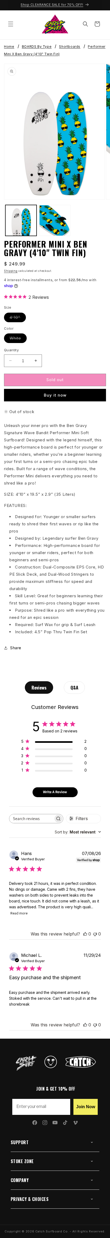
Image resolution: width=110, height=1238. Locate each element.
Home (9, 47)
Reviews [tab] (39, 687)
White (18, 339)
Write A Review (55, 791)
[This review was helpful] (85, 934)
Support (20, 1142)
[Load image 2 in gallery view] (54, 220)
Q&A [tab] (74, 687)
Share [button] (15, 648)
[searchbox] (31, 818)
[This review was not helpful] (95, 934)
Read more (19, 913)
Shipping (11, 270)
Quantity (11, 350)
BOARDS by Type (37, 47)
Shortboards (69, 47)
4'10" (18, 318)
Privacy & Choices (30, 1199)
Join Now (85, 1106)
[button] (11, 24)
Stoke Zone (22, 1161)
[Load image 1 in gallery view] (21, 220)
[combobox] (78, 832)
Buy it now (55, 395)
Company (20, 1180)
